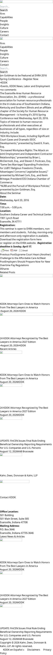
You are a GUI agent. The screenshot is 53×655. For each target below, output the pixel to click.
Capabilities (6, 17)
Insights (4, 24)
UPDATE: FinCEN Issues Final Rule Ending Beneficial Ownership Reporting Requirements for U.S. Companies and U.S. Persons (26, 444)
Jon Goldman (22, 189)
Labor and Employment (37, 86)
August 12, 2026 (9, 451)
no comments (8, 89)
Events (4, 86)
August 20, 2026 (10, 311)
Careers (4, 31)
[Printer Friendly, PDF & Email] (14, 250)
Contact (4, 35)
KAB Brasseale (25, 451)
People (4, 20)
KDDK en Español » (13, 649)
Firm (2, 13)
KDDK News (16, 86)
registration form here (29, 239)
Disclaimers (33, 649)
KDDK (4, 82)
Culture (4, 28)
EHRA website (28, 243)
